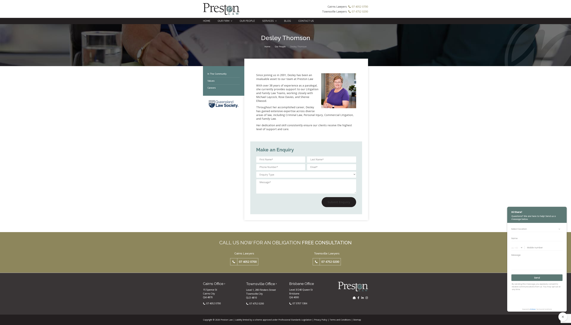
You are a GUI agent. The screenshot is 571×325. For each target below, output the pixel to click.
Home (267, 46)
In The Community (217, 74)
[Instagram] (366, 297)
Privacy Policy (320, 319)
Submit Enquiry (339, 202)
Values (211, 81)
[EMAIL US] (354, 297)
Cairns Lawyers (337, 6)
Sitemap (357, 319)
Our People (280, 46)
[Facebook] (358, 297)
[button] (230, 21)
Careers (211, 87)
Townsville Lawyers (334, 11)
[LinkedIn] (362, 297)
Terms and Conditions (340, 319)
